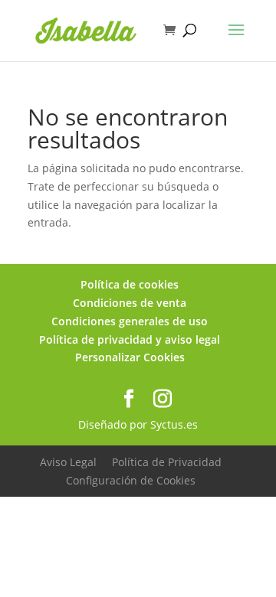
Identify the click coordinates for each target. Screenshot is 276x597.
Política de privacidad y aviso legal (129, 339)
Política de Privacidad (167, 462)
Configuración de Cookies (131, 480)
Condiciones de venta (129, 302)
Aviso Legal (68, 462)
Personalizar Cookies (130, 357)
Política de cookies (129, 284)
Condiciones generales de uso (129, 321)
